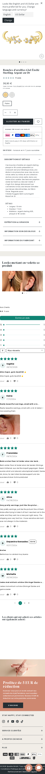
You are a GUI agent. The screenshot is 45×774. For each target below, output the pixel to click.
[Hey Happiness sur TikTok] (22, 721)
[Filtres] (2, 350)
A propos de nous (12, 739)
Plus (4, 747)
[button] (9, 78)
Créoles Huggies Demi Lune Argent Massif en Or (20, 195)
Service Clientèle (11, 730)
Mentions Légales (30, 772)
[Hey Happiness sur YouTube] (12, 721)
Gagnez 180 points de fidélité (17, 129)
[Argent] (13, 96)
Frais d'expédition (19, 86)
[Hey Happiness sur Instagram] (3, 721)
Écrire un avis (22, 318)
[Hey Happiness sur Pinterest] (17, 721)
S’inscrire (13, 705)
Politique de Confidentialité (22, 769)
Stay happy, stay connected (18, 715)
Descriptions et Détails (17, 159)
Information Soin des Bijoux (20, 231)
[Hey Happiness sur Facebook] (8, 721)
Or (5, 94)
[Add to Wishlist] (38, 121)
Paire (7, 103)
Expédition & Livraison (16, 222)
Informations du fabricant (19, 240)
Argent (12, 94)
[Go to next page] (30, 603)
